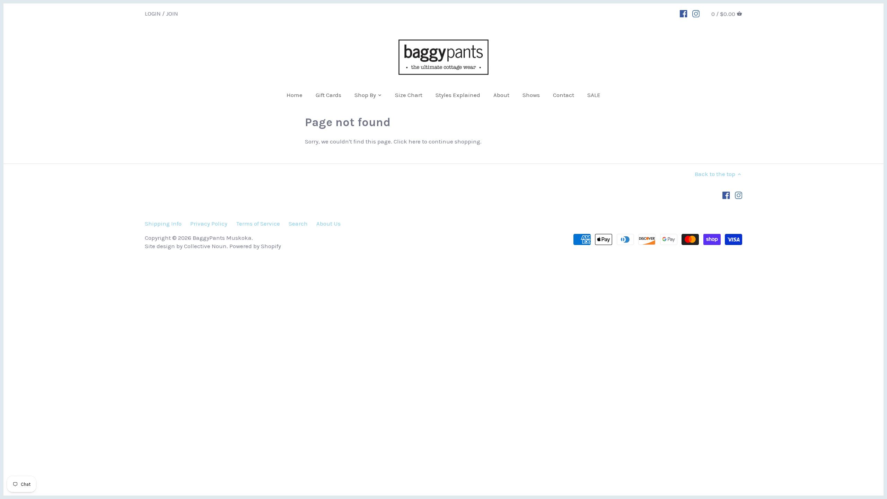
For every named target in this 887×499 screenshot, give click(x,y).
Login (153, 13)
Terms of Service (258, 223)
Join (172, 13)
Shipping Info (163, 223)
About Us (328, 223)
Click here (407, 141)
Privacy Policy (208, 223)
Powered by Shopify (255, 246)
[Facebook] (683, 13)
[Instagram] (696, 13)
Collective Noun (205, 246)
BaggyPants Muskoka (222, 237)
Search (298, 223)
